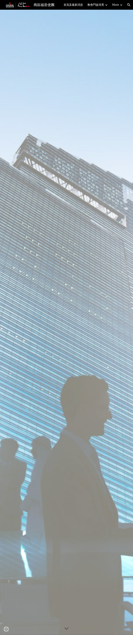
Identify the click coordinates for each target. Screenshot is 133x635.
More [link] (115, 4)
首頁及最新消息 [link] (73, 4)
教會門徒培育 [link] (95, 4)
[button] (129, 5)
